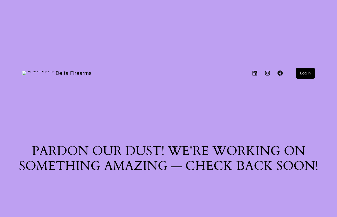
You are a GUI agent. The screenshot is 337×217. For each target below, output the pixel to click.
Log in (305, 73)
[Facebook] (280, 73)
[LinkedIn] (255, 73)
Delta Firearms (73, 73)
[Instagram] (267, 73)
